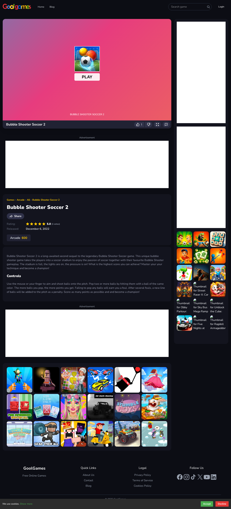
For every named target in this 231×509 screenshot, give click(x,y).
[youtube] (206, 477)
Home (41, 6)
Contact (88, 480)
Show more (26, 503)
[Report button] (166, 124)
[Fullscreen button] (157, 124)
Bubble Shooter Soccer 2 (46, 199)
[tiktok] (193, 477)
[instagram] (186, 477)
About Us (88, 475)
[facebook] (179, 477)
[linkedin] (213, 477)
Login (221, 6)
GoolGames (34, 468)
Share (17, 216)
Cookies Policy (142, 486)
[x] (200, 477)
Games (10, 199)
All (28, 199)
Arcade (21, 199)
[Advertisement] (87, 164)
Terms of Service (142, 480)
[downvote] (148, 124)
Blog (52, 6)
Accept (207, 503)
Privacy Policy (142, 475)
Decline (222, 503)
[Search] (208, 7)
